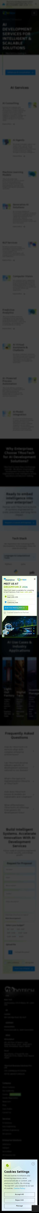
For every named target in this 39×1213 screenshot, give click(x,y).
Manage (19, 1206)
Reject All (19, 1200)
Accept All (19, 1194)
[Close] (33, 1163)
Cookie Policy (19, 1188)
